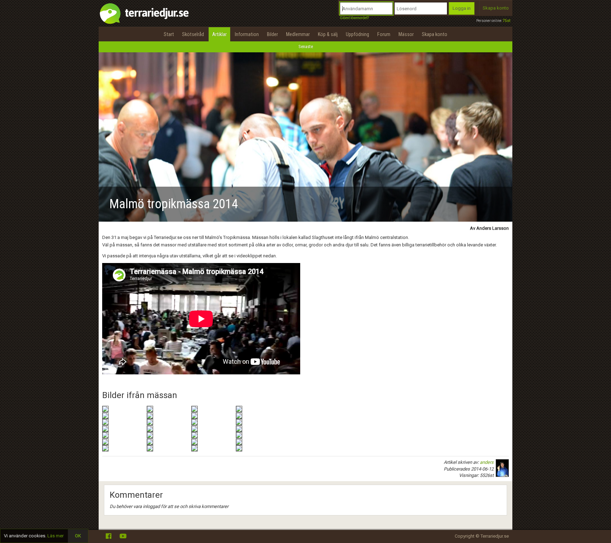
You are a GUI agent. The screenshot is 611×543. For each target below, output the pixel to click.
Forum (383, 34)
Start (169, 34)
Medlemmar (298, 34)
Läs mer (55, 535)
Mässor (406, 34)
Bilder (272, 34)
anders (487, 462)
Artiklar (219, 34)
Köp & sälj (328, 34)
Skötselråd (193, 34)
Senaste (305, 46)
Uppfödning (357, 34)
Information (247, 34)
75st (506, 21)
